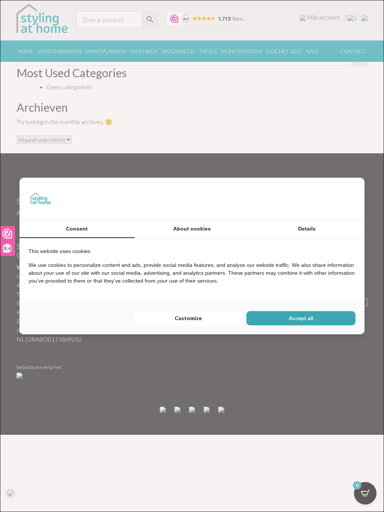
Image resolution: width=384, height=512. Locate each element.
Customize (188, 318)
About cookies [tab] (192, 229)
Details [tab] (307, 229)
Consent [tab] (77, 229)
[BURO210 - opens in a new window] (327, 199)
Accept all (301, 318)
